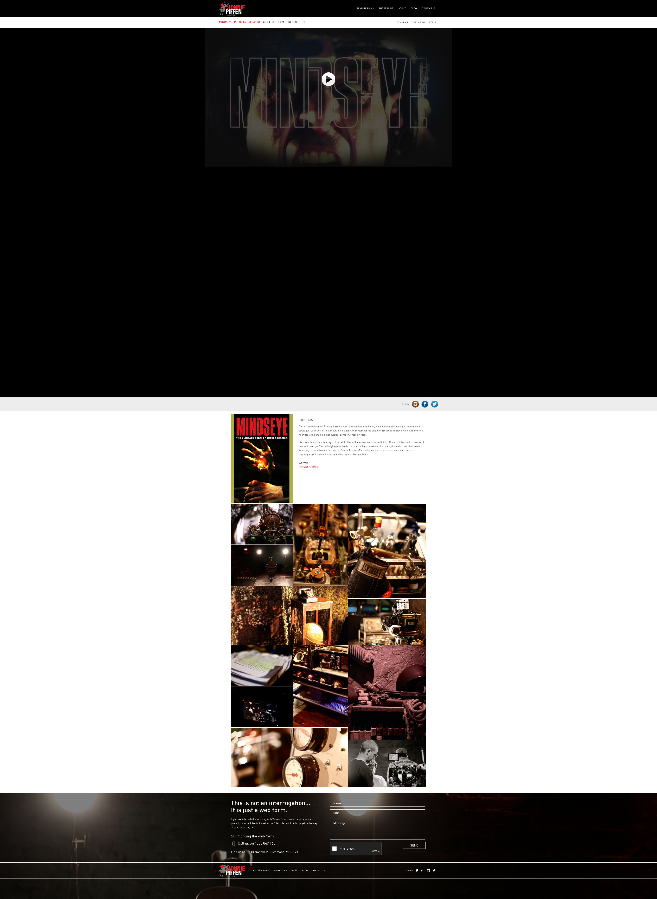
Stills (432, 22)
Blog (414, 8)
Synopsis (402, 22)
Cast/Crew (418, 22)
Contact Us (428, 8)
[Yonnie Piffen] (232, 8)
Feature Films (365, 8)
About (402, 8)
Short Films (386, 8)
